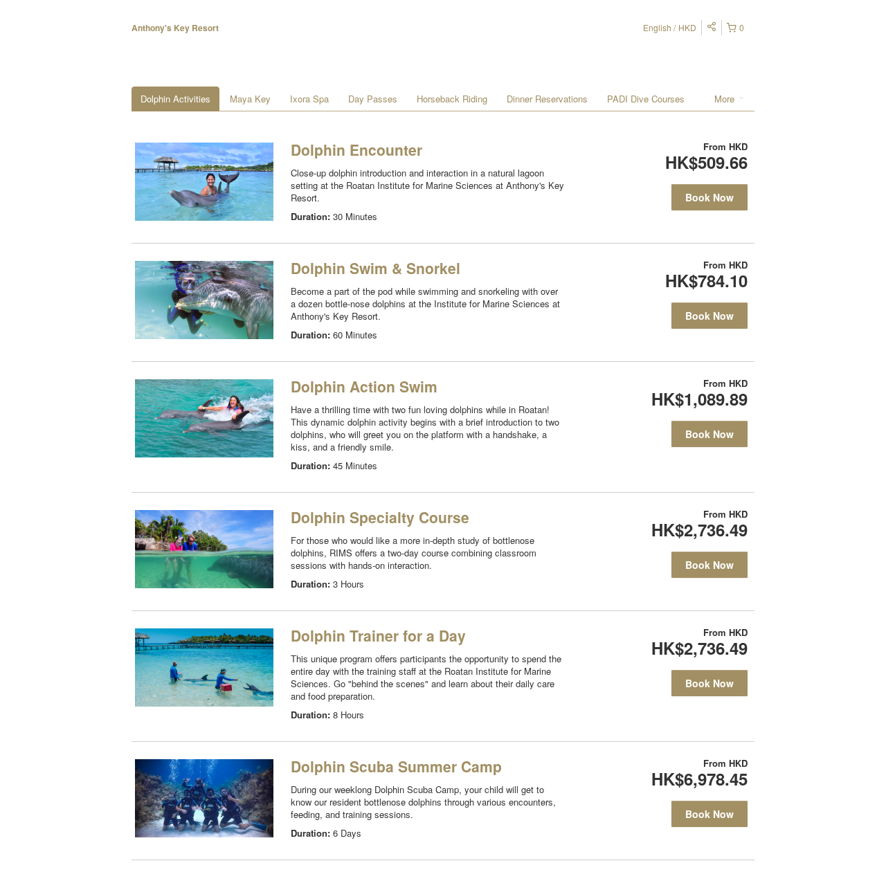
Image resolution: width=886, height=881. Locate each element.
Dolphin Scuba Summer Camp (396, 766)
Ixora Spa (309, 98)
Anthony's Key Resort (175, 27)
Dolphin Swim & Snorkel (375, 267)
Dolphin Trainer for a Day (378, 635)
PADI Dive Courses (646, 98)
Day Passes (372, 98)
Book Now (709, 197)
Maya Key (250, 98)
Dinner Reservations (547, 98)
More (725, 98)
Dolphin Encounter (356, 149)
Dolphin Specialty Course (380, 517)
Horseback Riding (452, 98)
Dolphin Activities (175, 98)
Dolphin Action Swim (364, 386)
